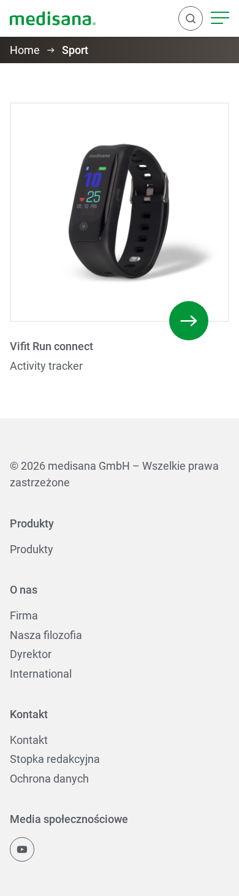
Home (25, 50)
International (41, 673)
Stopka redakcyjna (55, 758)
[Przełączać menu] (220, 18)
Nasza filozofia (46, 635)
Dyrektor (30, 654)
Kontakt (29, 739)
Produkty (31, 549)
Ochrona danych (49, 778)
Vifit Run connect (51, 346)
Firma (24, 615)
